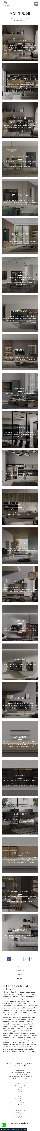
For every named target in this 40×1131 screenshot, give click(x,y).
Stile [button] (20, 975)
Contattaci (20, 1091)
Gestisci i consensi (20, 1129)
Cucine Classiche (20, 1101)
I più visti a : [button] (20, 979)
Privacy (3, 1129)
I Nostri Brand (20, 1086)
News (20, 1090)
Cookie (9, 1129)
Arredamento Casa (16, 10)
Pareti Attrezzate (29, 10)
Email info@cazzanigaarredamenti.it (20, 1076)
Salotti (20, 1105)
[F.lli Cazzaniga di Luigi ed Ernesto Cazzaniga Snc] (20, 3)
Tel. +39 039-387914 (20, 1074)
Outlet (20, 1118)
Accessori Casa (20, 1110)
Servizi (20, 1087)
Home (7, 10)
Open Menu (36, 4)
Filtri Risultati (20, 21)
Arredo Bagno (20, 1114)
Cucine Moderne (20, 1099)
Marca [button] (20, 967)
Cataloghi (20, 1116)
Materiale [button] (20, 971)
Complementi (20, 1112)
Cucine (20, 1097)
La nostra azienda (20, 1084)
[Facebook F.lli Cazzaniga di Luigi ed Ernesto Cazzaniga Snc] (25, 1065)
